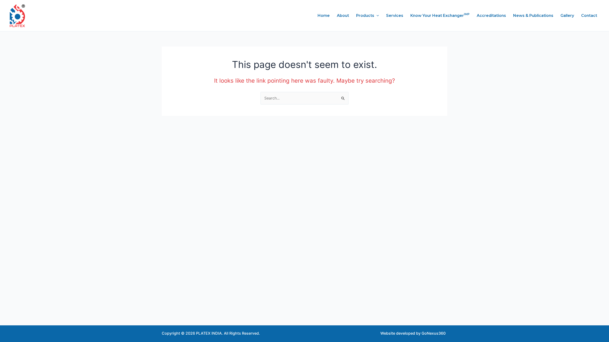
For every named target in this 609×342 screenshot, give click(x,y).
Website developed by (400, 333)
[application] (376, 16)
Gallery (567, 15)
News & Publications (533, 15)
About (343, 15)
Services (394, 15)
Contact (589, 15)
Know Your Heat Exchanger (440, 15)
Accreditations (491, 15)
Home (324, 15)
